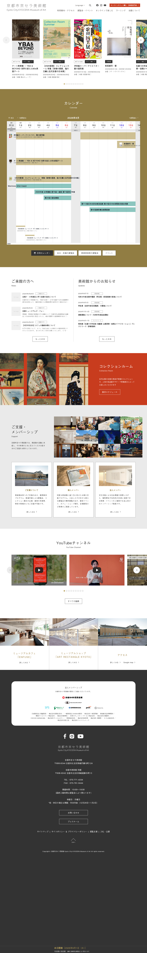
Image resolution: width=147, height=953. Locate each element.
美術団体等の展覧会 (89, 253)
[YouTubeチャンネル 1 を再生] (39, 570)
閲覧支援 (94, 831)
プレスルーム (73, 821)
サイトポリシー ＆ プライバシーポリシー (69, 831)
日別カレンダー (43, 253)
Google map (128, 662)
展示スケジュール (109, 392)
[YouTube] (105, 5)
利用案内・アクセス (66, 10)
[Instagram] (101, 5)
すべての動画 (73, 601)
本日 (12, 118)
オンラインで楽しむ (104, 10)
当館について (134, 10)
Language (79, 5)
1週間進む (133, 118)
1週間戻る (22, 118)
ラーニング (121, 10)
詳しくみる (31, 512)
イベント (109, 253)
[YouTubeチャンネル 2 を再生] (97, 570)
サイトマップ (43, 831)
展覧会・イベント (85, 10)
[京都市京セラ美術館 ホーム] (26, 7)
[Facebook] (97, 5)
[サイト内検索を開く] (90, 5)
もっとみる (40, 339)
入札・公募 (105, 831)
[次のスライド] (140, 40)
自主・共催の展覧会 (65, 253)
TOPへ (73, 842)
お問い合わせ (73, 812)
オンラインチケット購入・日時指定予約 (124, 5)
